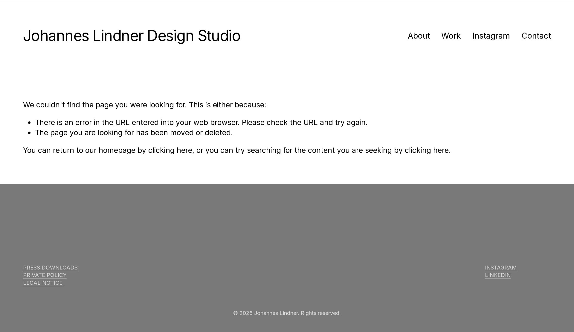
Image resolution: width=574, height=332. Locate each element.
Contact (536, 35)
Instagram (491, 35)
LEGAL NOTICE (42, 283)
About (419, 35)
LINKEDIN (498, 275)
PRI (27, 275)
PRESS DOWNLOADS (50, 267)
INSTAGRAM (501, 267)
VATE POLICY (49, 275)
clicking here (170, 150)
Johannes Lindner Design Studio (132, 35)
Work (451, 35)
